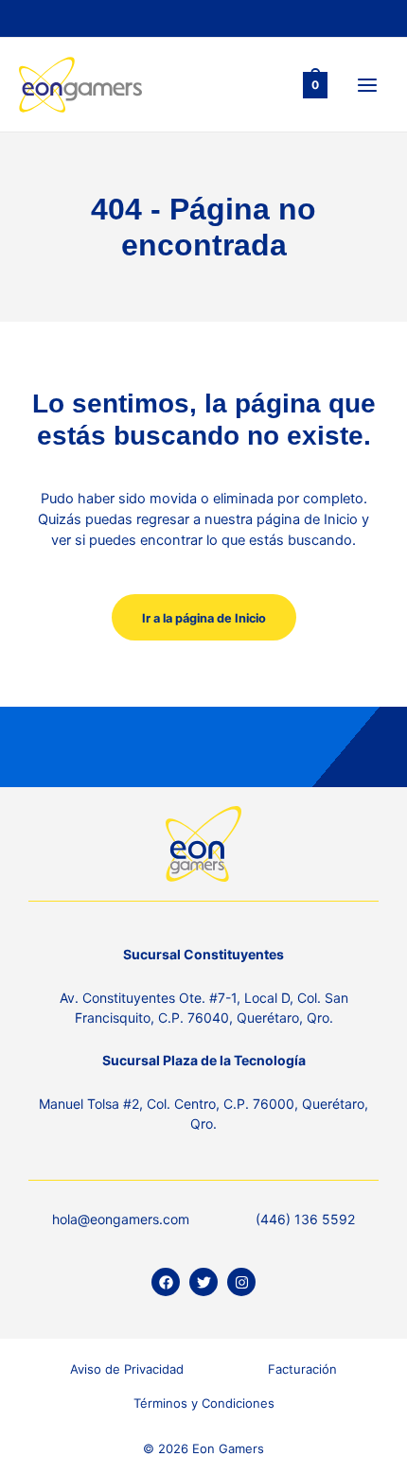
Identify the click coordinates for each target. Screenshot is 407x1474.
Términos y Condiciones (203, 1403)
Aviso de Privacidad (127, 1369)
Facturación (302, 1369)
